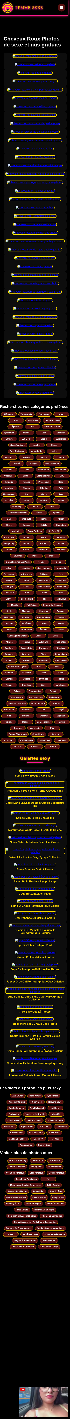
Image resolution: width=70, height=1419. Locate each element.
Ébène (54, 445)
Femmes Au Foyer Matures (18, 1228)
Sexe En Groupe (17, 451)
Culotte (61, 457)
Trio (61, 488)
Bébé (58, 562)
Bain (9, 519)
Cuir (9, 716)
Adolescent (26, 574)
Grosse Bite (26, 648)
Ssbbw (61, 623)
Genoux (55, 734)
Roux (52, 506)
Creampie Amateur (15, 1173)
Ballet (11, 1234)
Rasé (60, 482)
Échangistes (61, 654)
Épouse (15, 427)
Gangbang (9, 543)
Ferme (61, 679)
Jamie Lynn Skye (55, 1120)
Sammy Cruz (44, 1145)
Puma (9, 550)
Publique (44, 574)
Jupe (61, 593)
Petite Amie (26, 630)
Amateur (26, 439)
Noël (44, 673)
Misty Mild (56, 1114)
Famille (25, 617)
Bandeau (9, 673)
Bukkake (26, 710)
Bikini (55, 636)
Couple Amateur (56, 1173)
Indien (8, 568)
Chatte (26, 550)
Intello (9, 660)
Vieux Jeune (61, 660)
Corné (44, 623)
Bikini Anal (38, 1160)
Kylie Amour (52, 1096)
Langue (33, 463)
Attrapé (9, 642)
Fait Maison (32, 605)
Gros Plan (9, 593)
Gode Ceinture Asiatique (23, 1247)
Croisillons (26, 685)
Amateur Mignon (33, 1204)
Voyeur (9, 580)
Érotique (44, 630)
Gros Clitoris (38, 734)
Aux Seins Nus (36, 697)
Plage (35, 556)
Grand (44, 439)
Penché (26, 482)
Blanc (43, 654)
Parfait (44, 457)
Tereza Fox (44, 1126)
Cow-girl (9, 586)
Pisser (52, 556)
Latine (26, 593)
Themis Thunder (33, 1120)
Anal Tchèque (56, 1191)
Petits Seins (60, 470)
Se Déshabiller (43, 722)
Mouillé (14, 605)
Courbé (16, 463)
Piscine (9, 685)
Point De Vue (44, 586)
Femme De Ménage (52, 605)
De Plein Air (54, 531)
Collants (62, 617)
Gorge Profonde (35, 531)
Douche (26, 525)
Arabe (26, 586)
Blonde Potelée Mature (54, 1234)
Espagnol (61, 716)
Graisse (61, 537)
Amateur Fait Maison (17, 1191)
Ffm (48, 1179)
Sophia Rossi (27, 1126)
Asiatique (61, 599)
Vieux (9, 630)
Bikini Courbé (53, 1185)
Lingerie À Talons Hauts (25, 1240)
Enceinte (44, 716)
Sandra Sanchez (16, 1108)
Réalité (41, 562)
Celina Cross (9, 1126)
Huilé (38, 666)
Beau (26, 500)
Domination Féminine (18, 513)
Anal (61, 414)
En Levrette (9, 574)
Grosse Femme (52, 463)
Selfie (9, 611)
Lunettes (26, 568)
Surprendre (61, 439)
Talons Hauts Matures (16, 1197)
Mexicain (18, 746)
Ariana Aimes (26, 1145)
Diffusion (44, 488)
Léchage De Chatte (18, 636)
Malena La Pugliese (18, 1139)
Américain (35, 728)
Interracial (61, 568)
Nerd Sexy (55, 1160)
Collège (17, 691)
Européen (43, 648)
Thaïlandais (44, 740)
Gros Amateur (36, 1173)
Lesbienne (33, 420)
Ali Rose (55, 1108)
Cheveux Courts (52, 420)
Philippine (8, 617)
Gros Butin (26, 519)
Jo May (55, 1139)
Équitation (61, 525)
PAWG (61, 543)
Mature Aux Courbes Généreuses (25, 1185)
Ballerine (26, 716)
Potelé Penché (54, 1167)
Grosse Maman (49, 1240)
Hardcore (26, 673)
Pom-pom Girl (35, 691)
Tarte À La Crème (52, 427)
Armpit (61, 519)
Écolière (9, 500)
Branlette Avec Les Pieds (18, 562)
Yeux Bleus (9, 710)
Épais (39, 513)
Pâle (52, 728)
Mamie (44, 519)
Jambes (9, 488)
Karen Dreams (36, 1133)
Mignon (44, 494)
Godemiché (61, 586)
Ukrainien (60, 648)
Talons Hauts (44, 580)
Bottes (25, 722)
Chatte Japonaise (17, 1167)
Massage (26, 611)
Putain (26, 543)
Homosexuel (9, 494)
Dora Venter (35, 1096)
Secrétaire (26, 623)
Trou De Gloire (26, 740)
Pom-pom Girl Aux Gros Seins (22, 1216)
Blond (25, 476)
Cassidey (38, 1139)
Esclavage (9, 537)
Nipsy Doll (37, 1102)
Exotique (8, 740)
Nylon (54, 451)
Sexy (8, 599)
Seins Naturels (43, 476)
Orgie (38, 636)
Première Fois (43, 617)
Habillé (44, 525)
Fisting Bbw (36, 1167)
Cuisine (26, 679)
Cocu (60, 673)
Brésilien (61, 433)
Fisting (26, 660)
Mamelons (44, 660)
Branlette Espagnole (17, 666)
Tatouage (61, 611)
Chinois (9, 679)
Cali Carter (54, 1133)
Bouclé (56, 703)
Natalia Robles (14, 1120)
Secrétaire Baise (30, 1234)
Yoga (61, 574)
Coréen (52, 746)
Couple (62, 722)
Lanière (9, 439)
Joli (43, 710)
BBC (62, 476)
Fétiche (9, 470)
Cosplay (8, 476)
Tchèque (26, 642)
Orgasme (18, 728)
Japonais (56, 513)
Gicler (43, 685)
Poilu (16, 420)
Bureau (43, 543)
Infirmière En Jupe (55, 1204)
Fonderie (9, 648)
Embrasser (44, 414)
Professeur (43, 482)
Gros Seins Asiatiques (26, 1179)
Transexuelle (26, 414)
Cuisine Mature (39, 1197)
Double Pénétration (18, 734)
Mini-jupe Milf (58, 1197)
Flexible (8, 722)
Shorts (9, 525)
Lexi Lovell (62, 1126)
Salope (44, 593)
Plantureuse (43, 470)
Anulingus (61, 685)
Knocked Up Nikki (17, 1102)
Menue (26, 433)
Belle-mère (54, 697)
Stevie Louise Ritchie (35, 1114)
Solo (44, 433)
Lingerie (9, 482)
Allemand (43, 642)
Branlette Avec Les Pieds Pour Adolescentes (35, 1222)
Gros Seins (61, 550)
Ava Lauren (17, 1096)
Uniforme (61, 580)
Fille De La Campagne (44, 1210)
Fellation (9, 457)
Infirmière (43, 679)
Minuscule (43, 611)
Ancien (35, 506)
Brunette (18, 556)
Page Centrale (26, 599)
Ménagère (9, 414)
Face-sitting (61, 642)
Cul (26, 494)
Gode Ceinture (38, 703)
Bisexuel (26, 654)
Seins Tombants (17, 445)
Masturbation (37, 451)
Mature (61, 500)
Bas (61, 494)
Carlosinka (14, 1114)
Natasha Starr (54, 1102)
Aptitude (16, 531)
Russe (61, 630)
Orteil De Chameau (17, 703)
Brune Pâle (38, 1191)
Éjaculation (9, 433)
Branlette (43, 550)
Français (9, 654)
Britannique (17, 506)
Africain (9, 623)
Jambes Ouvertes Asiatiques (50, 1228)
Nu (44, 599)
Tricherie (35, 746)
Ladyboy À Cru (13, 1204)
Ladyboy (37, 445)
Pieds (43, 537)
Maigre (26, 457)
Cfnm (26, 470)
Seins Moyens (16, 697)
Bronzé (53, 691)
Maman (26, 488)
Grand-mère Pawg (17, 1160)
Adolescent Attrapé (49, 1247)
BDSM (26, 537)
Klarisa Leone (16, 1133)
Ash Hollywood (37, 1108)
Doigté (61, 710)
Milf (32, 427)
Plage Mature (22, 1210)
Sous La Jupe (43, 568)
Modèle (43, 500)
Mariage (62, 740)
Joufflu (26, 580)
